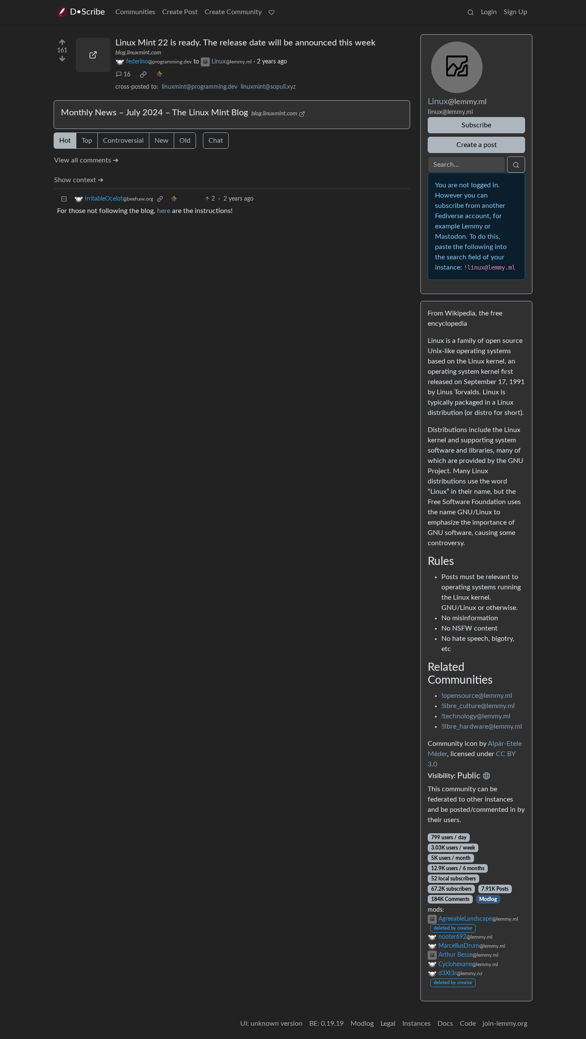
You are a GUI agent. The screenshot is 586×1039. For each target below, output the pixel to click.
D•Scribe (87, 12)
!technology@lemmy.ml (475, 716)
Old (184, 140)
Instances (416, 1023)
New (161, 140)
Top (87, 140)
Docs (445, 1023)
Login (489, 12)
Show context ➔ (78, 180)
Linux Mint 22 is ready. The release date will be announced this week (245, 43)
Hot (65, 140)
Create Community (233, 12)
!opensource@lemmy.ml (476, 695)
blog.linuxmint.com (138, 53)
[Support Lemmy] (271, 12)
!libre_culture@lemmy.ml (478, 706)
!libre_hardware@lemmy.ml (481, 726)
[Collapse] (64, 199)
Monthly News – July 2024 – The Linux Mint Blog (154, 112)
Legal (388, 1023)
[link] (143, 74)
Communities (135, 12)
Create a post (476, 144)
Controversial (123, 140)
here (163, 210)
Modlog (488, 899)
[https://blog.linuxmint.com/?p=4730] (93, 55)
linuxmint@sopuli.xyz (268, 87)
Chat (215, 140)
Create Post (180, 12)
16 (127, 75)
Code (468, 1023)
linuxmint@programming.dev (199, 87)
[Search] (470, 12)
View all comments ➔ (86, 160)
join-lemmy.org (505, 1023)
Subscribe (476, 125)
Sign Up (515, 12)
